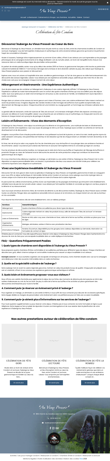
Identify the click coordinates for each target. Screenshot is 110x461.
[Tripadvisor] (9, 10)
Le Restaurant (32, 17)
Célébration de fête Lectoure (54, 362)
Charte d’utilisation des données (49, 459)
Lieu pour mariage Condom (28, 456)
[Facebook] (2, 10)
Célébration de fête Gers (18, 362)
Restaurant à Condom (49, 456)
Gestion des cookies (71, 459)
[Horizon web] (81, 458)
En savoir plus (19, 383)
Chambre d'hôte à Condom (70, 456)
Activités (13, 456)
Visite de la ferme (54, 438)
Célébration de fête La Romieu (90, 362)
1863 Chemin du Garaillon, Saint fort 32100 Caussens (55, 414)
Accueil (23, 17)
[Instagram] (5, 10)
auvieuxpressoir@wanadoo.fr (15, 7)
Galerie (79, 17)
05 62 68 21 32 (55, 418)
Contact (86, 17)
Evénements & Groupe (47, 17)
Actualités (72, 17)
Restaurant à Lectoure (91, 456)
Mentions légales (29, 459)
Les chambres (62, 17)
